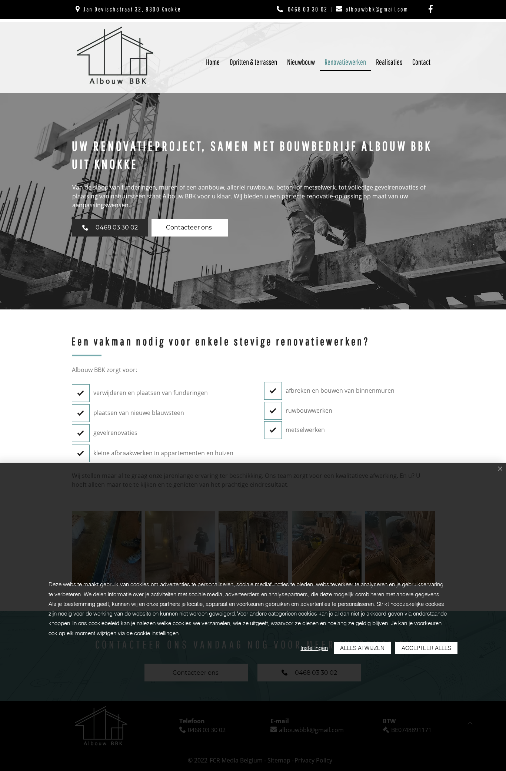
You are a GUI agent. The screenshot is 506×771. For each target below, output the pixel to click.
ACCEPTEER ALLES (426, 647)
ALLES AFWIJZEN (362, 647)
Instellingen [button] (314, 647)
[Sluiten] (500, 469)
